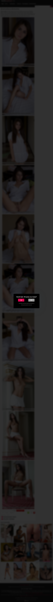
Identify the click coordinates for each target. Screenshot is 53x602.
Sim (21, 300)
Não (31, 300)
